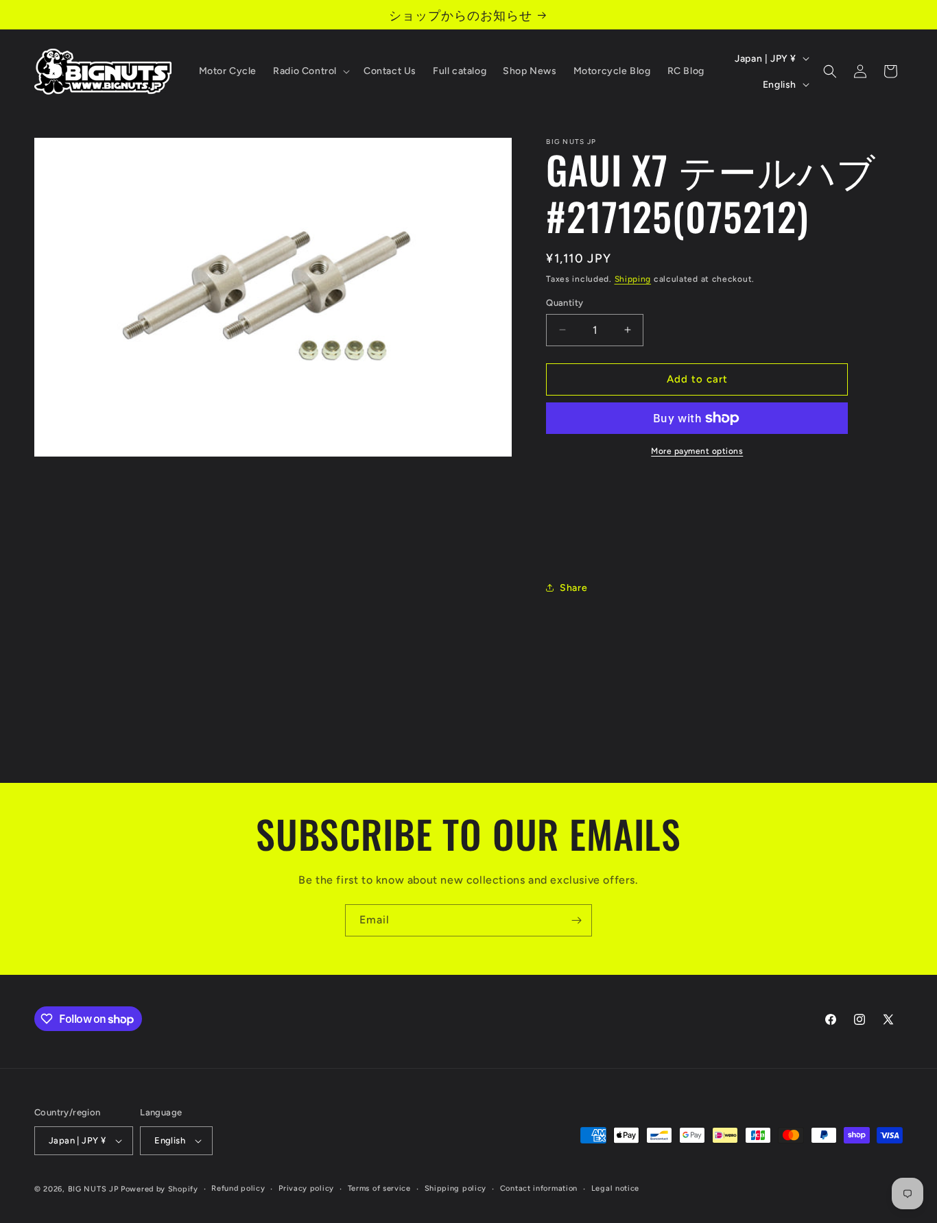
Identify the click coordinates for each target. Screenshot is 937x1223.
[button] (310, 71)
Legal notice (615, 1188)
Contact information (539, 1188)
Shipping (633, 279)
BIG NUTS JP (93, 1189)
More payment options (697, 451)
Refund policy (238, 1188)
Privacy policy (306, 1188)
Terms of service (379, 1188)
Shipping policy (456, 1188)
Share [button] (573, 588)
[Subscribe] (576, 920)
